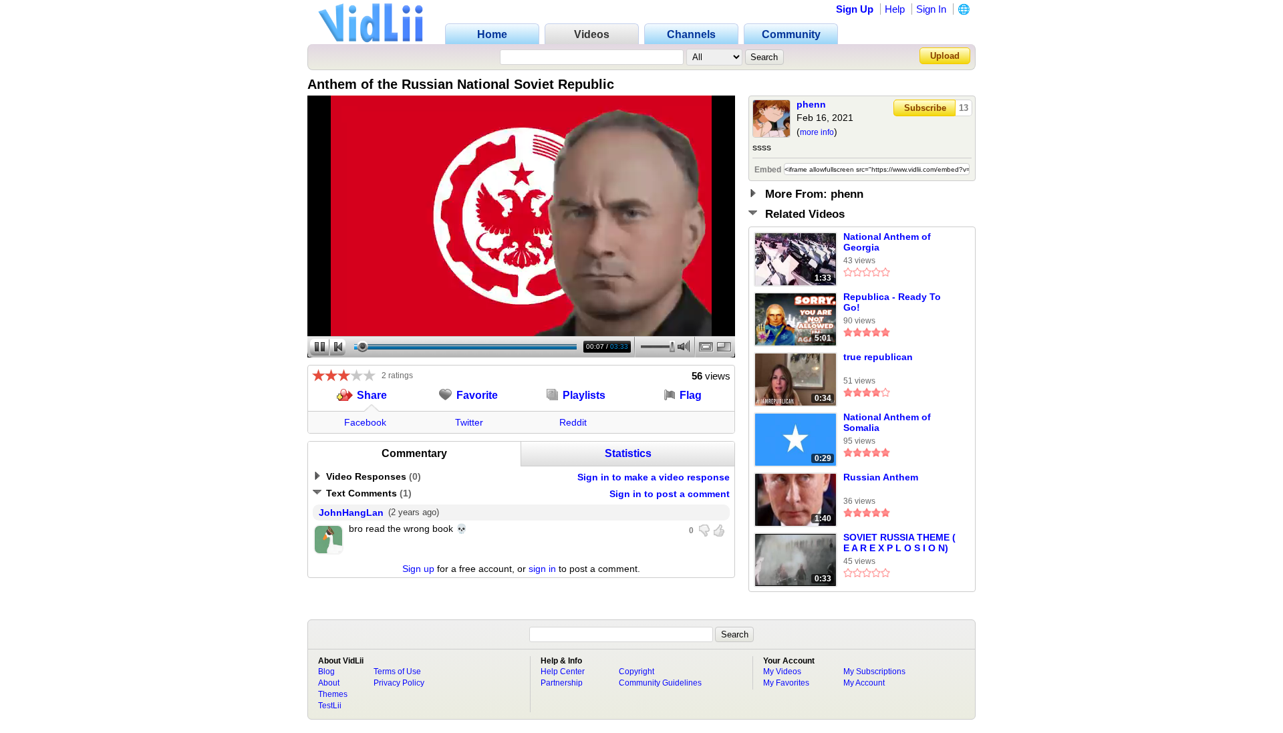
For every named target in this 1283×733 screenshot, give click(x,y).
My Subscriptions (874, 671)
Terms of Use (397, 671)
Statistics (628, 453)
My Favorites (786, 683)
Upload (945, 56)
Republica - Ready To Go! (892, 302)
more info (817, 132)
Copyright (636, 671)
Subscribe (925, 108)
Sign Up (854, 9)
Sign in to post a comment (669, 493)
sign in (542, 568)
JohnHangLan (351, 512)
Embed (767, 169)
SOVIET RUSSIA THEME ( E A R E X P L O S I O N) (899, 542)
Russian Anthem (880, 477)
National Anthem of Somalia (887, 422)
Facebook (365, 422)
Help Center (563, 671)
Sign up (418, 568)
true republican (878, 356)
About (328, 683)
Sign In (931, 9)
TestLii (329, 705)
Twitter (469, 422)
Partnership (562, 683)
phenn (811, 104)
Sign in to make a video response (653, 477)
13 (963, 108)
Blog (326, 671)
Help (895, 9)
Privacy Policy (399, 683)
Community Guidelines (660, 683)
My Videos (782, 671)
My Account (864, 683)
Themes (332, 694)
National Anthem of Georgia (887, 242)
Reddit (573, 422)
